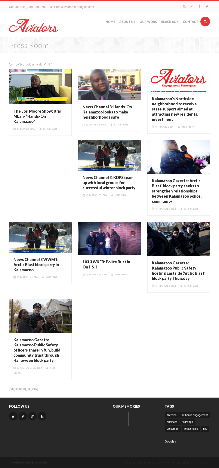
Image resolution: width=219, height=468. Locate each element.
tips (205, 428)
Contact (190, 22)
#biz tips (171, 415)
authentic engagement (195, 415)
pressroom (173, 428)
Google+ (170, 441)
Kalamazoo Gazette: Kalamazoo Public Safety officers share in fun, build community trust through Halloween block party (36, 350)
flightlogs (187, 421)
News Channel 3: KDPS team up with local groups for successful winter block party (109, 182)
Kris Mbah (50, 128)
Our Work (148, 22)
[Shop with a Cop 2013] (121, 419)
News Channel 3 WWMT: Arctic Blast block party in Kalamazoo (36, 264)
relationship (191, 428)
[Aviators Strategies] (33, 25)
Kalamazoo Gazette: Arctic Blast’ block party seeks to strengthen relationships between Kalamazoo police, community (176, 191)
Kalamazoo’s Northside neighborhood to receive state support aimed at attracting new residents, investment (175, 109)
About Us (127, 22)
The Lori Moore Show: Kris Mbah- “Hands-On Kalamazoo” (37, 116)
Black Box (170, 22)
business (172, 421)
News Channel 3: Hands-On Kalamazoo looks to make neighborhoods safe (107, 111)
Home (110, 22)
